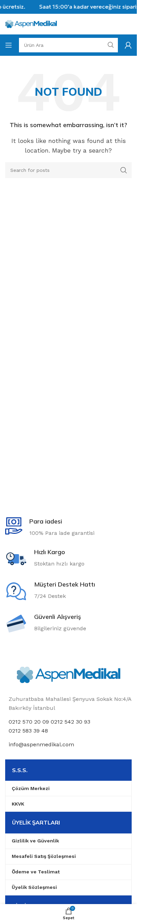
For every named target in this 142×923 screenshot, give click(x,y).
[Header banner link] (68, 7)
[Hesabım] (128, 45)
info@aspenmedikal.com (41, 744)
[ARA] (124, 170)
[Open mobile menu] (9, 45)
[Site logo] (31, 23)
